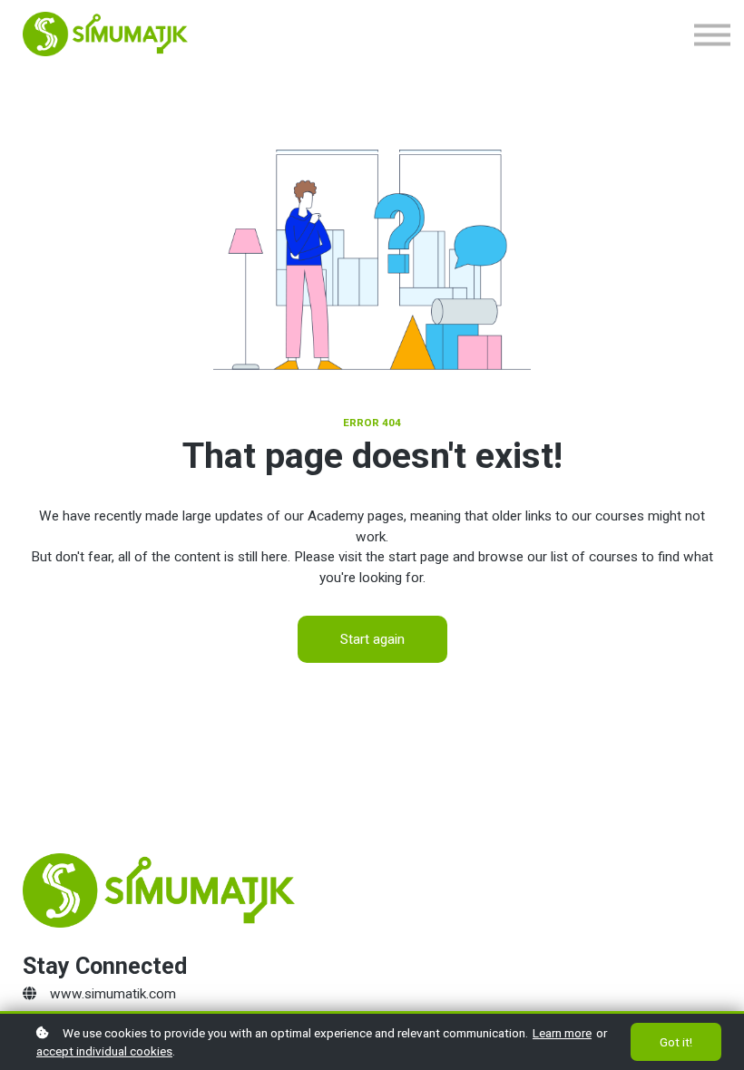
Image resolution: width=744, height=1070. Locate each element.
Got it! (676, 1042)
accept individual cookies (104, 1051)
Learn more (562, 1033)
